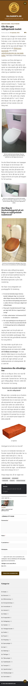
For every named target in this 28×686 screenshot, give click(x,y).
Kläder (5, 614)
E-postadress (5, 542)
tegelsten (5, 480)
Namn (3, 535)
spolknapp (15, 478)
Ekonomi (5, 595)
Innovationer (5, 23)
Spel (4, 647)
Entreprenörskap (7, 602)
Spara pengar (6, 643)
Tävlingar (5, 654)
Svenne (5, 486)
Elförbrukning (7, 599)
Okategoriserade (7, 628)
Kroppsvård (6, 617)
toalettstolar (21, 480)
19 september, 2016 (14, 32)
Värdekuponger (7, 672)
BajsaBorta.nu (11, 683)
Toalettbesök (15, 23)
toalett (12, 480)
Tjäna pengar (6, 658)
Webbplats (4, 549)
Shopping (5, 639)
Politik (5, 632)
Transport (6, 665)
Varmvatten (6, 676)
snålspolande (6, 478)
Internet (5, 610)
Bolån (4, 591)
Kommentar (5, 520)
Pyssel (5, 636)
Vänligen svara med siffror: (8, 563)
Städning (5, 650)
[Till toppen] (25, 681)
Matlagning (6, 621)
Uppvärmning (7, 669)
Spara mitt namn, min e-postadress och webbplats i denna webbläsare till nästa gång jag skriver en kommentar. (13, 558)
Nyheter (5, 625)
